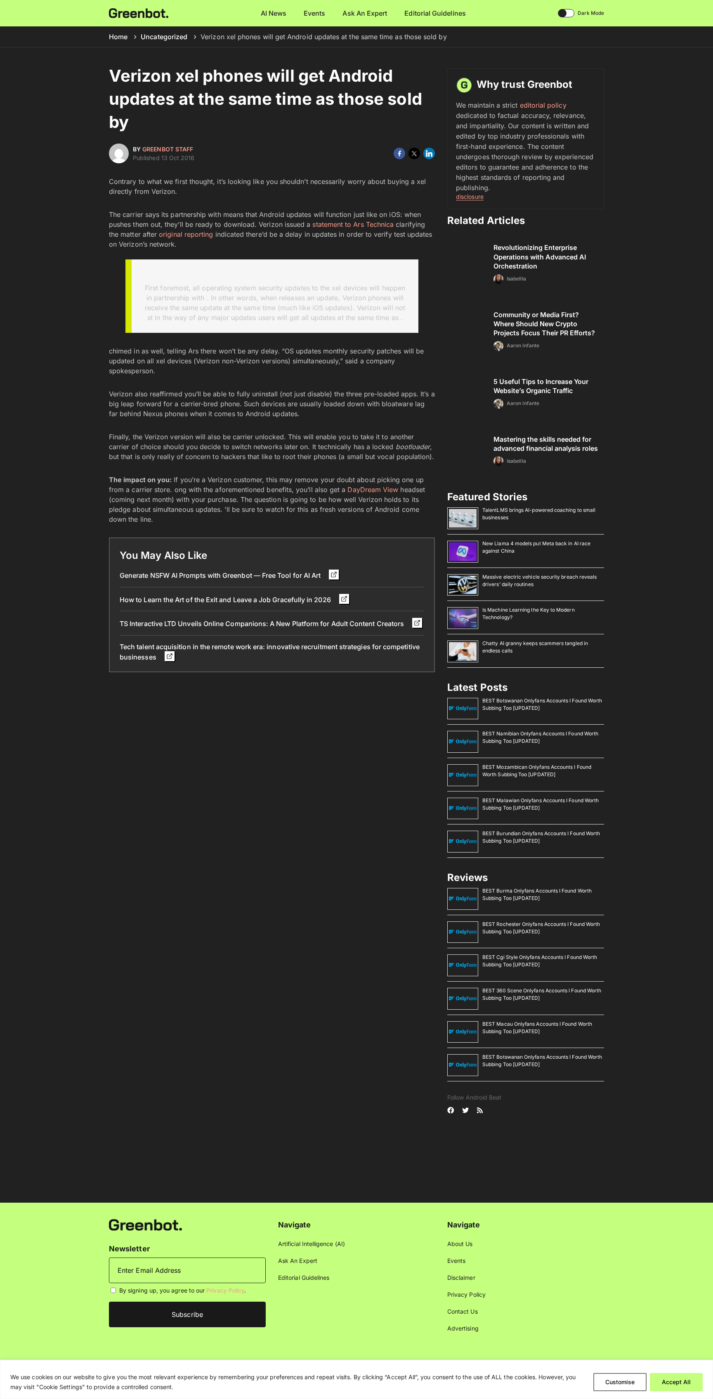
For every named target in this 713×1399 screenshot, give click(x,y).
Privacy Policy (225, 1290)
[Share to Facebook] (399, 153)
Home (118, 37)
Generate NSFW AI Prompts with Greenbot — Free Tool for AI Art (221, 575)
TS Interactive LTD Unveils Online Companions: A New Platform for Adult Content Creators (263, 623)
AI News (274, 13)
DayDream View (372, 489)
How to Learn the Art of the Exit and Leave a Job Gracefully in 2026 (226, 600)
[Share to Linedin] (429, 153)
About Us (460, 1243)
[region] (356, 1379)
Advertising (463, 1328)
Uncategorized (164, 37)
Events (314, 13)
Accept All (676, 1381)
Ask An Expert (364, 13)
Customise (620, 1381)
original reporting (186, 234)
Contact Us (462, 1311)
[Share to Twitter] (414, 153)
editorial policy (543, 105)
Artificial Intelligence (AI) (311, 1243)
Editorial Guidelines (434, 13)
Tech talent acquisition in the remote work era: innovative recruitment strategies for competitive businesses (270, 652)
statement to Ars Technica (353, 224)
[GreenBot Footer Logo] (145, 1224)
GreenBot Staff (167, 149)
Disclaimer (461, 1277)
